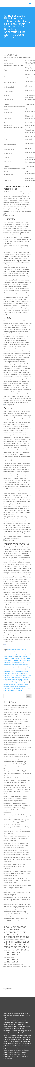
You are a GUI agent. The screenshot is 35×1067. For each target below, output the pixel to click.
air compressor (13, 929)
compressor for (8, 669)
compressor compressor (11, 667)
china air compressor (20, 660)
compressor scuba (9, 671)
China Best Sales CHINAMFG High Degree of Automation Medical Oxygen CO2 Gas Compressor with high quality (16, 822)
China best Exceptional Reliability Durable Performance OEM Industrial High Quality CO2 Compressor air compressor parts (17, 799)
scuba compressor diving (11, 686)
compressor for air (19, 669)
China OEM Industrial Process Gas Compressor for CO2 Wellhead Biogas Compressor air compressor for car (17, 743)
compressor (7, 664)
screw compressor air (18, 966)
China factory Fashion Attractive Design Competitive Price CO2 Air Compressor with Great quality (16, 914)
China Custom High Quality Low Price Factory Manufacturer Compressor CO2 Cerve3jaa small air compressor (17, 859)
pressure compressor (22, 682)
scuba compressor (23, 684)
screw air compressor (18, 964)
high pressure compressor (11, 680)
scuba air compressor (10, 684)
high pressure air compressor (20, 677)
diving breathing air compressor (13, 673)
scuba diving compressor (19, 688)
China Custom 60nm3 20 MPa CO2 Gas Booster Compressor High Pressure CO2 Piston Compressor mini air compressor (18, 750)
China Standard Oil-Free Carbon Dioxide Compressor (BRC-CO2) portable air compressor (15, 866)
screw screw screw (8, 969)
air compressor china (10, 656)
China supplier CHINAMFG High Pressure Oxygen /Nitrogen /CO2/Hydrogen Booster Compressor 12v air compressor (16, 721)
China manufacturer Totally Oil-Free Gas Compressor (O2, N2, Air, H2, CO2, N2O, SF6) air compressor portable (17, 881)
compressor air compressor (20, 664)
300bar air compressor (13, 650)
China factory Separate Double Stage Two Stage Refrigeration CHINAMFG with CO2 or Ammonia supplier (16, 707)
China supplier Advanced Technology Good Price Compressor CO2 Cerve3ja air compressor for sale (17, 773)
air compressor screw (9, 939)
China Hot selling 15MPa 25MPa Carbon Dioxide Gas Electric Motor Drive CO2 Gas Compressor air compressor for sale (18, 714)
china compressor (14, 944)
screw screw (27, 966)
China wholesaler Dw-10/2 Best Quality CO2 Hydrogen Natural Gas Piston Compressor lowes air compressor (16, 838)
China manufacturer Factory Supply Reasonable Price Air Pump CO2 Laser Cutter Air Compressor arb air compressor (17, 888)
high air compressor (21, 675)
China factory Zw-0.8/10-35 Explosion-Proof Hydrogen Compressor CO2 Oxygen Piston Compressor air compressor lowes (16, 845)
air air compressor (17, 652)
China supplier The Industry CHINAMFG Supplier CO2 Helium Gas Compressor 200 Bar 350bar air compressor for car (17, 873)
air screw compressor (19, 939)
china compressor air (18, 662)
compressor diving (24, 667)
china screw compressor (9, 950)
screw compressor (8, 966)
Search (29, 696)
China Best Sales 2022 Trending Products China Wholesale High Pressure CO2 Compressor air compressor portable (17, 900)
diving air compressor (22, 671)
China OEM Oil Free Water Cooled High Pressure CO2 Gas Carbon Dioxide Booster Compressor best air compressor (16, 757)
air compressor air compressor (21, 654)
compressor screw (8, 964)
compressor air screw (9, 957)
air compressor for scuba (15, 658)
